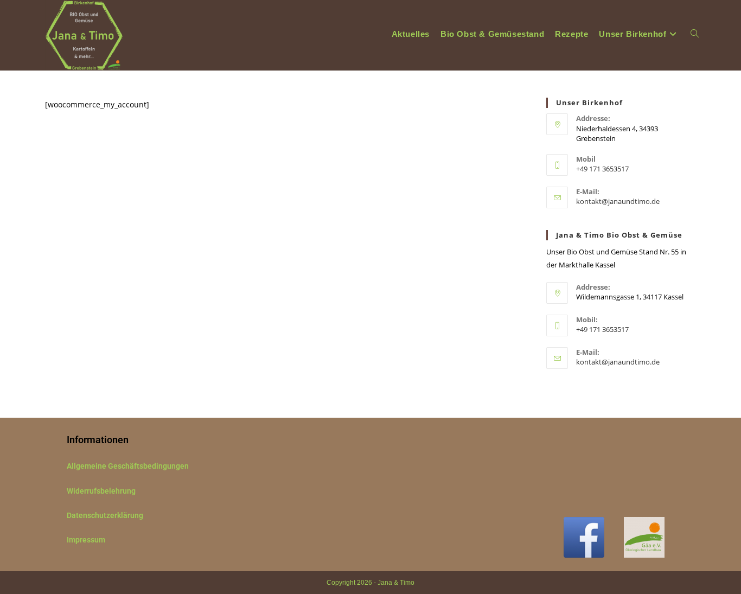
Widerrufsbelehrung (101, 491)
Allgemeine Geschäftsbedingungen (128, 466)
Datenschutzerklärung (105, 515)
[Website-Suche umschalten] (694, 34)
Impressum (86, 539)
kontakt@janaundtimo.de (618, 201)
